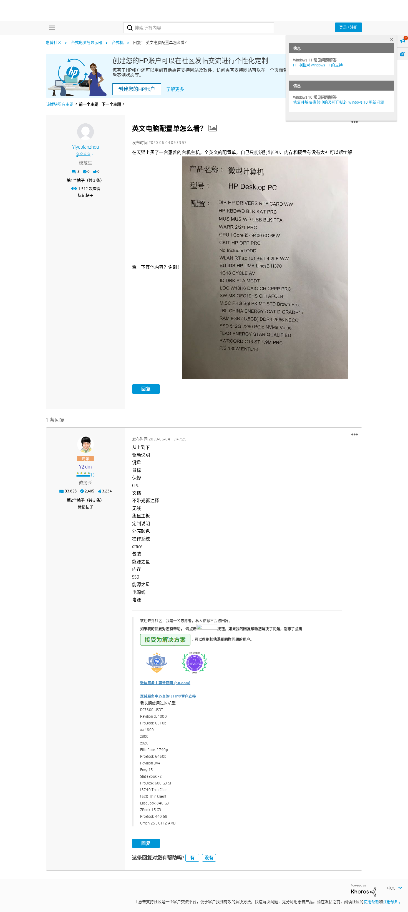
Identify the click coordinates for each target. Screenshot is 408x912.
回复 (146, 389)
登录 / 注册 (348, 27)
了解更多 (175, 89)
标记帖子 (85, 195)
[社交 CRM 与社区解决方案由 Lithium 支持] (363, 890)
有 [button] (192, 858)
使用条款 (371, 901)
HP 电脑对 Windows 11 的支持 (318, 65)
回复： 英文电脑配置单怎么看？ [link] (160, 42)
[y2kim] (85, 444)
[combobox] (198, 27)
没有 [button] (209, 858)
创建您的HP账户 (136, 89)
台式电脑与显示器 (86, 42)
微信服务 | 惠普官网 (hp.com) (165, 683)
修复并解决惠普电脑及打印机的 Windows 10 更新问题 (338, 102)
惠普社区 (53, 42)
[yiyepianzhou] (85, 131)
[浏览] (50, 28)
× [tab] (391, 39)
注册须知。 (392, 901)
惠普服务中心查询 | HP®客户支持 (168, 696)
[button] (354, 122)
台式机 (118, 42)
